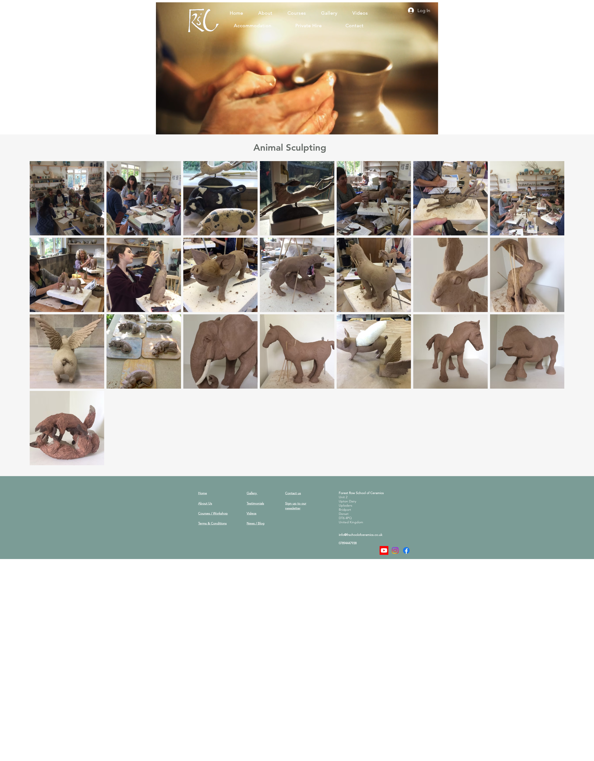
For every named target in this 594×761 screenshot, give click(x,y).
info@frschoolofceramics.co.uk (360, 535)
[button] (432, 129)
